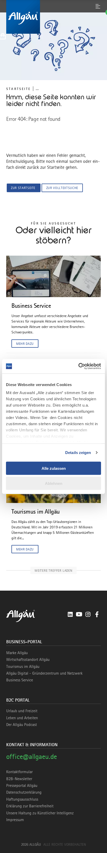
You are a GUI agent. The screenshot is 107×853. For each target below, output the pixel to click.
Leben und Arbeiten (22, 718)
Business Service (19, 680)
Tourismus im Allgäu (22, 666)
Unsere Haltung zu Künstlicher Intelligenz (40, 813)
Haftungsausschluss (22, 799)
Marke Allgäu (17, 653)
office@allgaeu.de (31, 756)
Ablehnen (53, 483)
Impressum (15, 819)
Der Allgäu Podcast (21, 724)
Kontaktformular (19, 772)
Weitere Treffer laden (53, 570)
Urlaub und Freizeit (21, 711)
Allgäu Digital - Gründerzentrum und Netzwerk (44, 673)
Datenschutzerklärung (24, 792)
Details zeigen (78, 452)
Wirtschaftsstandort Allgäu (28, 659)
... (37, 88)
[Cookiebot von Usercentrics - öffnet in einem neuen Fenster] (78, 366)
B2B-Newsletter (19, 779)
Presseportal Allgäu (21, 785)
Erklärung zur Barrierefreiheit (30, 806)
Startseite (18, 89)
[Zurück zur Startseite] (53, 17)
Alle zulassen (54, 468)
